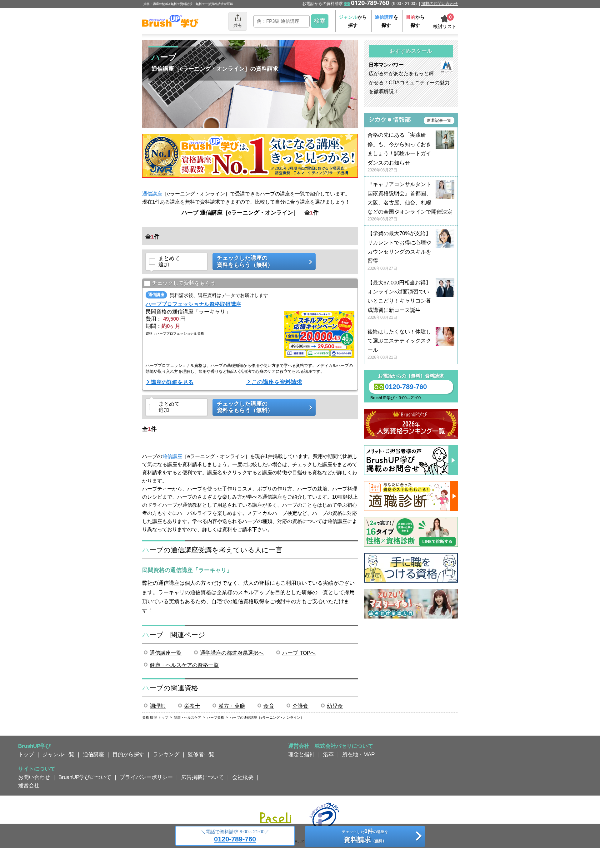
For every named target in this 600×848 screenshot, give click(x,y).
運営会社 (28, 785)
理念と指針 (301, 754)
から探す (353, 21)
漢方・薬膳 (231, 706)
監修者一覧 (201, 754)
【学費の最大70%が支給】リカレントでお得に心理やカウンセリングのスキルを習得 (399, 250)
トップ (26, 754)
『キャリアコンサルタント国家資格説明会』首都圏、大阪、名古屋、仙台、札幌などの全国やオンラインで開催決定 (410, 201)
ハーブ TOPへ (299, 653)
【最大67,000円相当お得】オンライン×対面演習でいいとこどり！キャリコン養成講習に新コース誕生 (399, 300)
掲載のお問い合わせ (439, 3)
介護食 (300, 706)
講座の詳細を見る (172, 382)
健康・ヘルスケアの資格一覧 (184, 665)
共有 (237, 25)
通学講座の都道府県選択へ (232, 653)
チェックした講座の (245, 261)
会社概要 (242, 777)
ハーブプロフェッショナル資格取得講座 (193, 304)
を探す (386, 21)
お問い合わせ (34, 777)
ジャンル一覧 (58, 754)
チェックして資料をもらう (184, 283)
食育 (268, 706)
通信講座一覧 (166, 653)
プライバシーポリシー (146, 777)
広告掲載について (202, 777)
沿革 (328, 754)
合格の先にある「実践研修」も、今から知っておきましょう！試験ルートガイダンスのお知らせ (399, 152)
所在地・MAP (358, 754)
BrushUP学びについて (84, 777)
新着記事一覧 (439, 120)
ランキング (166, 754)
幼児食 (335, 706)
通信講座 (152, 193)
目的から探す (128, 754)
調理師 (158, 706)
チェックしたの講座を (365, 836)
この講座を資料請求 (277, 382)
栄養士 (192, 706)
